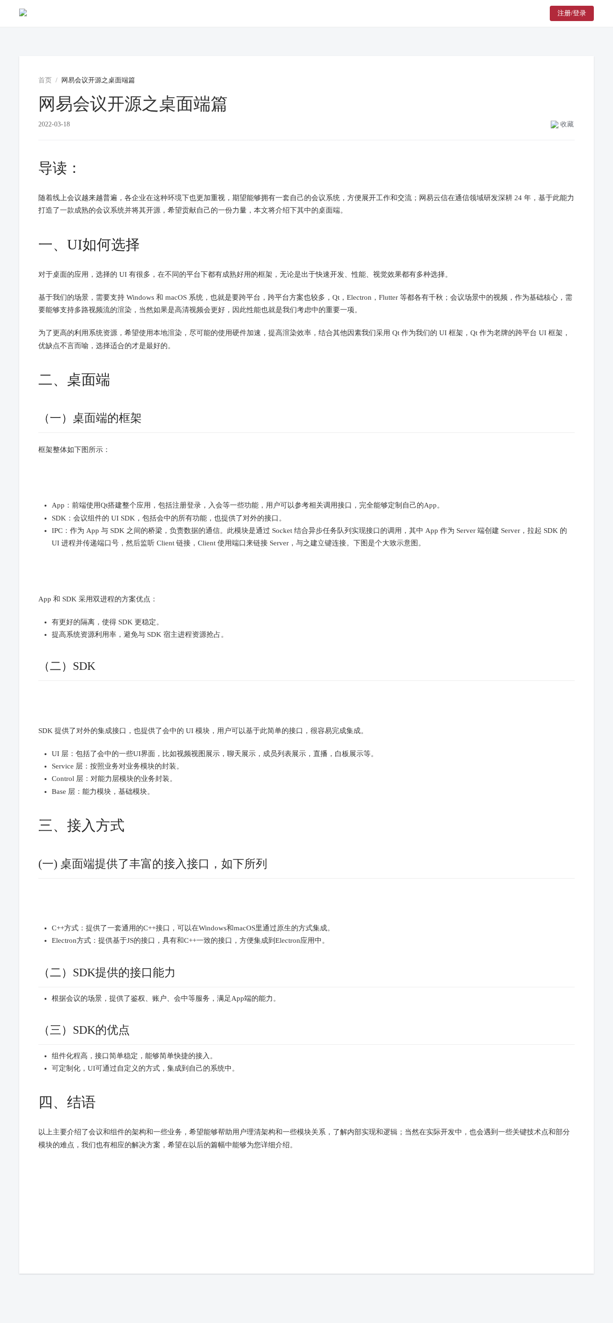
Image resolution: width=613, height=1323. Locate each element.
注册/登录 (571, 13)
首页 (45, 80)
